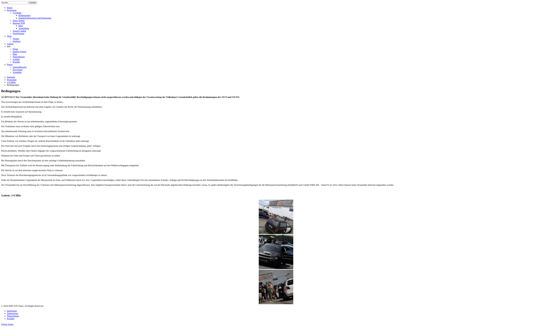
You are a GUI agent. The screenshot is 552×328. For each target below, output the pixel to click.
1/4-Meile (11, 82)
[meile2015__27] (276, 233)
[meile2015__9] (276, 268)
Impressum (12, 311)
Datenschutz (12, 313)
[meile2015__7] (276, 303)
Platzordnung (13, 316)
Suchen (32, 3)
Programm (11, 80)
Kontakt (10, 318)
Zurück (6, 190)
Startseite (11, 77)
